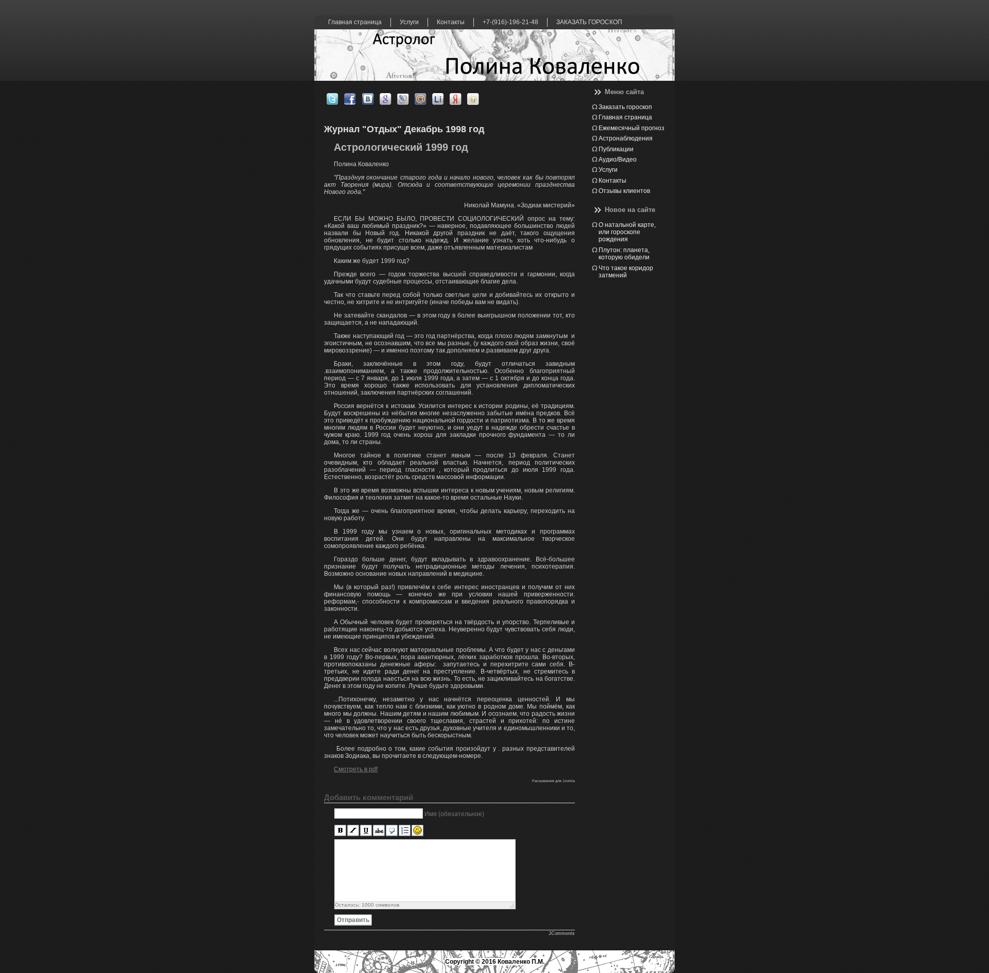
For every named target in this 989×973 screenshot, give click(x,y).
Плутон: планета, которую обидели (624, 253)
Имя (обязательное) (454, 814)
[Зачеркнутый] (379, 831)
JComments (562, 933)
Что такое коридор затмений (626, 271)
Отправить (353, 920)
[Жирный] (340, 831)
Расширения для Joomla (553, 781)
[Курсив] (353, 831)
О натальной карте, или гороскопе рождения (627, 232)
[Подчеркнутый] (366, 831)
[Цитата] (392, 831)
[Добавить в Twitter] (335, 99)
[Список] (405, 831)
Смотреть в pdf (356, 769)
